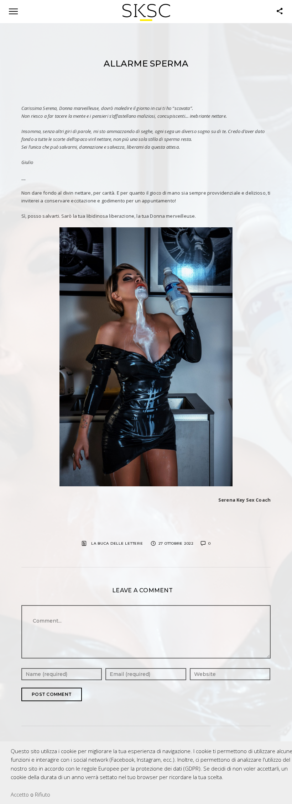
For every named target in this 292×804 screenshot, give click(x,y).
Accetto (20, 794)
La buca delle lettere (117, 543)
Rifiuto (42, 794)
